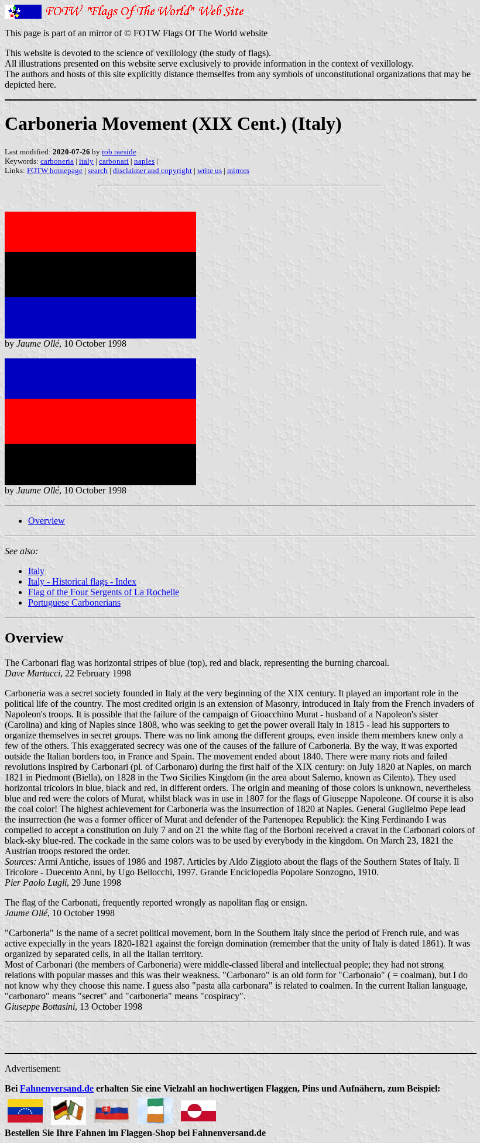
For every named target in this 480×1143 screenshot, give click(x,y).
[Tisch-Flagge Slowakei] (111, 1108)
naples (144, 161)
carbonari (114, 161)
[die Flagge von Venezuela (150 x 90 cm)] (25, 1108)
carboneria (57, 161)
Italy (36, 571)
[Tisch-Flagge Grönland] (198, 1108)
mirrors (238, 170)
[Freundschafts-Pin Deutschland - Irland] (68, 1108)
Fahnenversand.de (57, 1088)
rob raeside (119, 151)
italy (86, 161)
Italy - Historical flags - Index (82, 581)
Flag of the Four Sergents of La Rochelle (103, 592)
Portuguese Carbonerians (74, 602)
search (98, 170)
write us (209, 170)
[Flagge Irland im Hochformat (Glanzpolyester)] (155, 1108)
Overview (46, 521)
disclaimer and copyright (152, 170)
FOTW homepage (55, 170)
